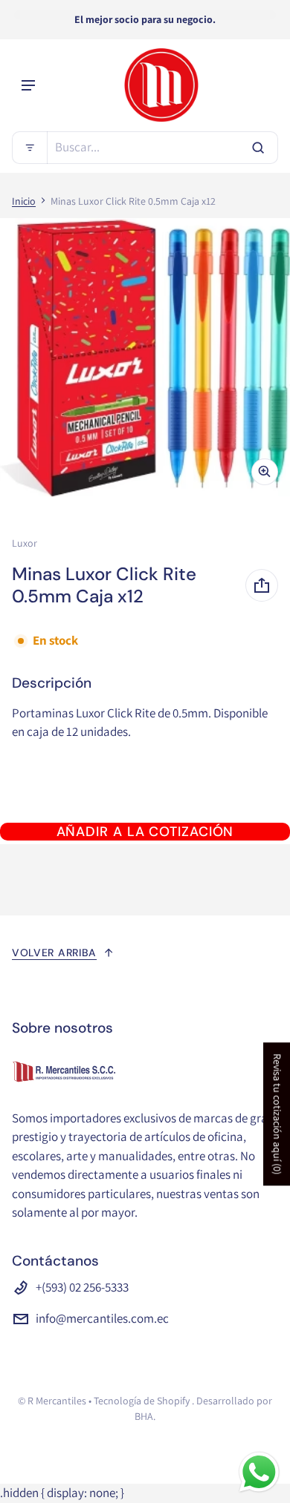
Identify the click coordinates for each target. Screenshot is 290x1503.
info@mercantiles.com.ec (102, 1318)
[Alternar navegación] (28, 85)
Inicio (24, 201)
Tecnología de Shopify (142, 1400)
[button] (145, 147)
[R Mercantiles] (161, 85)
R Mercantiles (57, 1400)
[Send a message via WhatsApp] (259, 1472)
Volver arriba (54, 952)
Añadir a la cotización (145, 832)
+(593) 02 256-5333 (82, 1287)
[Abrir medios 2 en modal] (145, 357)
